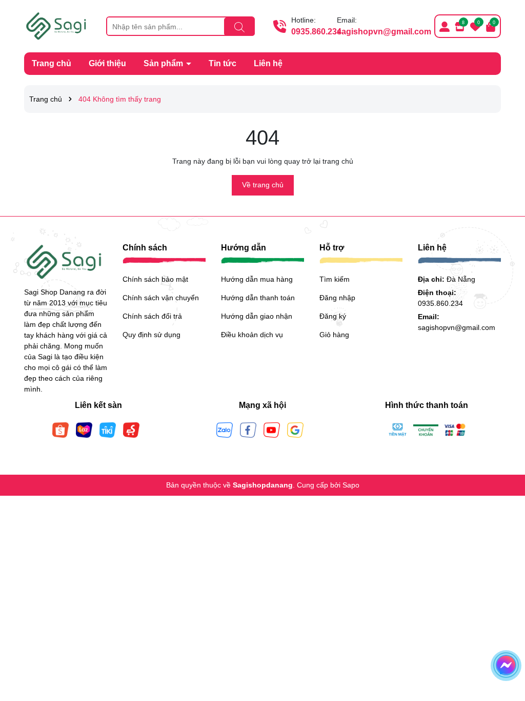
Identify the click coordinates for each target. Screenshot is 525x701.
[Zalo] (224, 429)
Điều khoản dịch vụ (252, 334)
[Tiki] (107, 429)
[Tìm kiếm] (239, 26)
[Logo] (57, 26)
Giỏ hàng (334, 334)
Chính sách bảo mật (155, 279)
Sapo (350, 485)
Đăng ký (332, 316)
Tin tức (222, 63)
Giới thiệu (107, 63)
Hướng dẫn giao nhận (256, 316)
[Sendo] (131, 429)
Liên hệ (268, 63)
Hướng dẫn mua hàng (257, 279)
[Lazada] (84, 429)
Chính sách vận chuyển (161, 298)
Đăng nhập (337, 298)
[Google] (295, 429)
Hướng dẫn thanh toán (258, 298)
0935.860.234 (316, 31)
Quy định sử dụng (151, 334)
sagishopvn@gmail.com (384, 31)
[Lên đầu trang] (504, 639)
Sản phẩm (164, 63)
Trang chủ (51, 63)
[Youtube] (272, 429)
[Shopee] (60, 429)
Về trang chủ (263, 185)
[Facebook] (248, 429)
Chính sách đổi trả (152, 316)
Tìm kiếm (334, 279)
